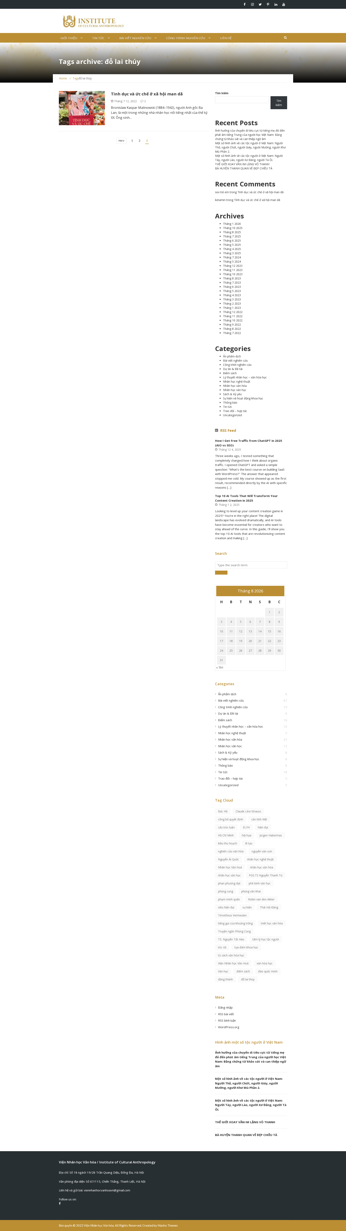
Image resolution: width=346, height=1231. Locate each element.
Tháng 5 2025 (232, 245)
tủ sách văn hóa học (231, 955)
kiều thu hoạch (227, 843)
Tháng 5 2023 (232, 291)
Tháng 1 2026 (232, 224)
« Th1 (219, 667)
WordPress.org (228, 1027)
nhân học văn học (229, 875)
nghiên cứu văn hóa (230, 851)
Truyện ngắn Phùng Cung (234, 931)
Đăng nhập (225, 1007)
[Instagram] (252, 4)
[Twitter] (260, 4)
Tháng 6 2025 (232, 240)
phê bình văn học (260, 883)
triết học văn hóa (272, 923)
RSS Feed (228, 430)
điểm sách (243, 971)
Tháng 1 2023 (232, 308)
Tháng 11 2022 (232, 316)
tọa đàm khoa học (246, 947)
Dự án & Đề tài (232, 369)
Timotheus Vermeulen (232, 915)
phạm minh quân (229, 899)
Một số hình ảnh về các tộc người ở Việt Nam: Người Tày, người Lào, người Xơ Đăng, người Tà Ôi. (250, 1104)
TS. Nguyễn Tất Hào (231, 939)
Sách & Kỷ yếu (232, 394)
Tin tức (98, 38)
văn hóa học (265, 963)
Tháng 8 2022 (232, 329)
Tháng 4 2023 (232, 295)
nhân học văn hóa (261, 867)
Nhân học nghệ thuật (236, 381)
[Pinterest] (268, 4)
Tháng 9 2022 (232, 324)
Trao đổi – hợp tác (235, 411)
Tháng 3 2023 (232, 299)
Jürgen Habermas (271, 835)
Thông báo (230, 402)
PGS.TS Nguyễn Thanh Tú (265, 875)
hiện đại (263, 827)
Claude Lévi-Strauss (248, 811)
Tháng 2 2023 (232, 303)
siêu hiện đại (226, 907)
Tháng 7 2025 (232, 236)
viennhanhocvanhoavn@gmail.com (107, 1190)
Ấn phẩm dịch (73, 123)
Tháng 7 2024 (232, 257)
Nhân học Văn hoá (230, 867)
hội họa (246, 835)
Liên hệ (225, 38)
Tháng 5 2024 (232, 261)
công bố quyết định (230, 819)
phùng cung (225, 891)
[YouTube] (283, 4)
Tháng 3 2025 (232, 253)
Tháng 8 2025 (232, 232)
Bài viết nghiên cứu (135, 38)
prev (121, 140)
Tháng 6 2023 (232, 287)
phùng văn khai (251, 891)
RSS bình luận (227, 1020)
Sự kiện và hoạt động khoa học (243, 398)
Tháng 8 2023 (232, 278)
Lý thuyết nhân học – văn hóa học (245, 377)
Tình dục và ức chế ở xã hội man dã (147, 94)
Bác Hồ (222, 811)
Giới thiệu (68, 38)
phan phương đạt (229, 883)
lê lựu (248, 843)
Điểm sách (230, 373)
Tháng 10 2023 (232, 274)
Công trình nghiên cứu (185, 38)
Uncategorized (232, 415)
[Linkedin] (275, 4)
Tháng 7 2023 (232, 282)
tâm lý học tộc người (265, 939)
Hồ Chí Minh (226, 835)
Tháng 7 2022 (232, 333)
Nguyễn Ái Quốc (228, 859)
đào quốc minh (268, 971)
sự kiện (247, 907)
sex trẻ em (222, 192)
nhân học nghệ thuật (260, 859)
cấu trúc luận (226, 827)
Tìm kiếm (221, 93)
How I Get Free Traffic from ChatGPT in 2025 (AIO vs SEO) (248, 443)
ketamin (220, 200)
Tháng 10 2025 (232, 228)
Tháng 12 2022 (232, 312)
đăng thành (225, 979)
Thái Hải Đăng (269, 907)
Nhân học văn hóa (235, 386)
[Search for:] (251, 564)
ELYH (246, 827)
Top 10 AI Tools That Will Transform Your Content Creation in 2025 (246, 498)
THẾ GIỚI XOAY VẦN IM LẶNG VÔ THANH (242, 164)
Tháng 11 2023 (232, 270)
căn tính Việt (259, 819)
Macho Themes (168, 1225)
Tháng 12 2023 (232, 266)
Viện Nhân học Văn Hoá (233, 963)
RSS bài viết (226, 1014)
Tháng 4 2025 (232, 249)
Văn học (223, 971)
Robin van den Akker (261, 899)
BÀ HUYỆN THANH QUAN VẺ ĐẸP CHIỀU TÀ (243, 168)
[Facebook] (244, 4)
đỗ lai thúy (247, 979)
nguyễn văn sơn (262, 851)
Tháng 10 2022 (232, 320)
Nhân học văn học (234, 390)
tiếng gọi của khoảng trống (235, 923)
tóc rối (222, 947)
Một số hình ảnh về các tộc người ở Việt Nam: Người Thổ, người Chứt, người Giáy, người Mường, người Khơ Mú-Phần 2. (250, 147)
